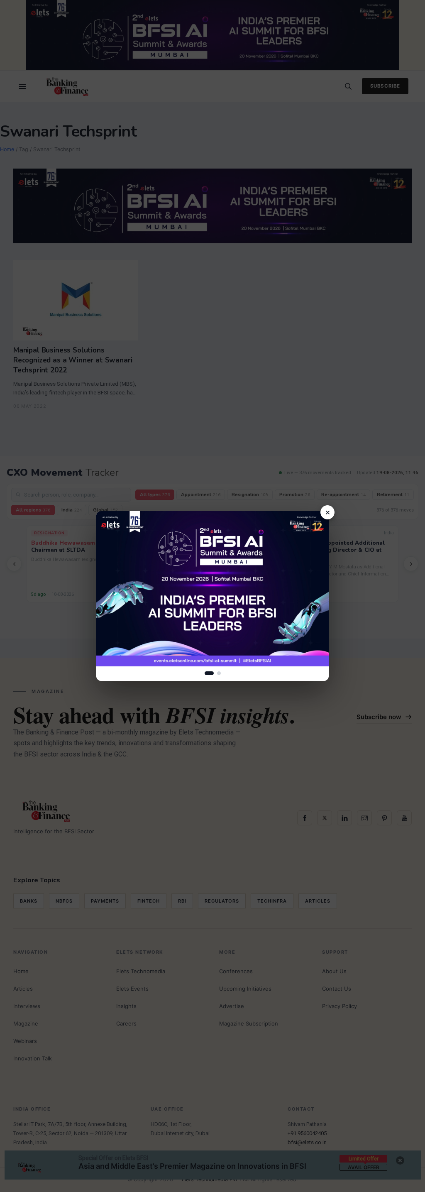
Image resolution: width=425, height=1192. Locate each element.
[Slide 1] (209, 673)
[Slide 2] (219, 673)
